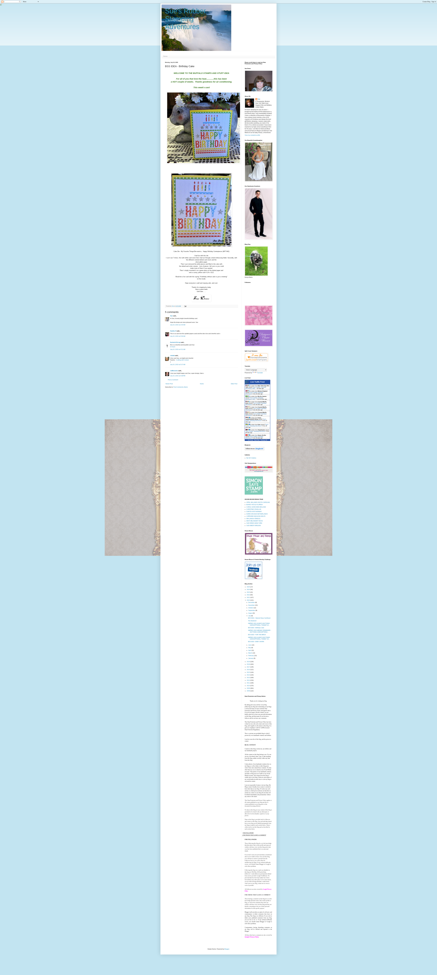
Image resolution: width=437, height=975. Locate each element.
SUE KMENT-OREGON (253, 525)
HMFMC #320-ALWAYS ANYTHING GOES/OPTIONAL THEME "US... (259, 638)
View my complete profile (252, 135)
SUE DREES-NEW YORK (254, 523)
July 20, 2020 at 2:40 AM (177, 325)
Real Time (256, 440)
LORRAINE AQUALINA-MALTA (255, 516)
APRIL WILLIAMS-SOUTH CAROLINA (258, 502)
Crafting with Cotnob (182, 360)
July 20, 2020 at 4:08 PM (177, 376)
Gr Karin (172, 347)
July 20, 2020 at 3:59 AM (177, 336)
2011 (248, 683)
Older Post (234, 384)
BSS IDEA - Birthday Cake (256, 628)
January (251, 658)
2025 (248, 587)
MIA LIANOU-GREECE (253, 518)
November (251, 605)
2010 (248, 685)
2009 (248, 688)
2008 (248, 691)
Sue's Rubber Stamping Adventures (185, 18)
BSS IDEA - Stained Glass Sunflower (259, 618)
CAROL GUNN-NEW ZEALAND (256, 507)
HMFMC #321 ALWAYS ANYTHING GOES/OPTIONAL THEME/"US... (259, 624)
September (251, 610)
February (251, 655)
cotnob (172, 355)
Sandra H (173, 331)
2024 (248, 589)
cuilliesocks (174, 370)
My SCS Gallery (251, 458)
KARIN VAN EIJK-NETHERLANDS (257, 514)
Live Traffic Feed (257, 382)
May (249, 647)
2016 (248, 669)
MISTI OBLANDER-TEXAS (254, 521)
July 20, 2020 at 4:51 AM (177, 349)
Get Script (250, 440)
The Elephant (252, 621)
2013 (248, 677)
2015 (248, 672)
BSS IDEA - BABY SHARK (256, 641)
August (250, 613)
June (250, 645)
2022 (248, 595)
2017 (248, 667)
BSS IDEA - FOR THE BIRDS (257, 634)
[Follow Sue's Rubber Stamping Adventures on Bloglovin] (254, 450)
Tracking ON (264, 440)
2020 (248, 600)
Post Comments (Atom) (180, 387)
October (251, 608)
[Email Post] (185, 306)
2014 (248, 675)
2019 (248, 661)
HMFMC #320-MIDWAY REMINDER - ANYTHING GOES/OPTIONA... (259, 631)
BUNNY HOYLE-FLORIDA (254, 504)
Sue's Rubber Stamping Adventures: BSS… (255, 387)
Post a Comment (173, 380)
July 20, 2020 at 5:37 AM (177, 364)
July (249, 616)
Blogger (226, 949)
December (251, 602)
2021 (248, 597)
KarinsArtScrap (175, 342)
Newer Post (169, 384)
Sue (171, 316)
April (250, 650)
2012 (248, 680)
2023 (248, 592)
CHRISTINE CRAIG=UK (253, 509)
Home (165, 56)
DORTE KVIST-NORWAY (254, 511)
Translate (260, 373)
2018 (248, 664)
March (250, 653)
